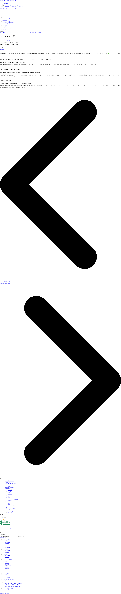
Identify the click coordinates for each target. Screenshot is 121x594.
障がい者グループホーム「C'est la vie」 (8, 32)
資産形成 (10, 500)
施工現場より (11, 512)
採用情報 (7, 567)
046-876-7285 (3, 537)
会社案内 (5, 25)
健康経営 (7, 568)
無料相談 (5, 580)
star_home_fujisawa (9, 527)
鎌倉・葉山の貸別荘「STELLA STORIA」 (41, 32)
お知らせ (5, 572)
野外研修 (10, 494)
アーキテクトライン (7, 545)
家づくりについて (7, 21)
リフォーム (10, 511)
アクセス (5, 26)
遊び (9, 492)
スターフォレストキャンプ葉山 (25, 32)
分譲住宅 (5, 554)
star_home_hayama (9, 526)
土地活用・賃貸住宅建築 (8, 22)
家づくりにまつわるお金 (13, 499)
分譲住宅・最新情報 (9, 481)
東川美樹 (2, 49)
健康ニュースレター (12, 484)
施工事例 (5, 20)
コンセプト (7, 542)
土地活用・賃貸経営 (9, 487)
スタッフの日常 (11, 505)
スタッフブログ (6, 24)
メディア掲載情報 (7, 573)
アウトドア (7, 488)
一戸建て (10, 509)
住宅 (6, 507)
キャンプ (10, 490)
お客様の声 (5, 574)
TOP (3, 39)
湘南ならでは (11, 503)
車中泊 (9, 491)
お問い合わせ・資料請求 (8, 579)
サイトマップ (6, 589)
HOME (4, 17)
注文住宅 (5, 540)
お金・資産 (7, 498)
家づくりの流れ (6, 577)
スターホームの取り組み (10, 483)
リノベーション (6, 549)
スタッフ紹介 (8, 565)
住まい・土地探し (12, 508)
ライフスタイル (8, 501)
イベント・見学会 (7, 18)
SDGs (9, 486)
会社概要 (7, 563)
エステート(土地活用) (7, 559)
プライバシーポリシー (8, 588)
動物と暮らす (11, 504)
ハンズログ (7, 482)
